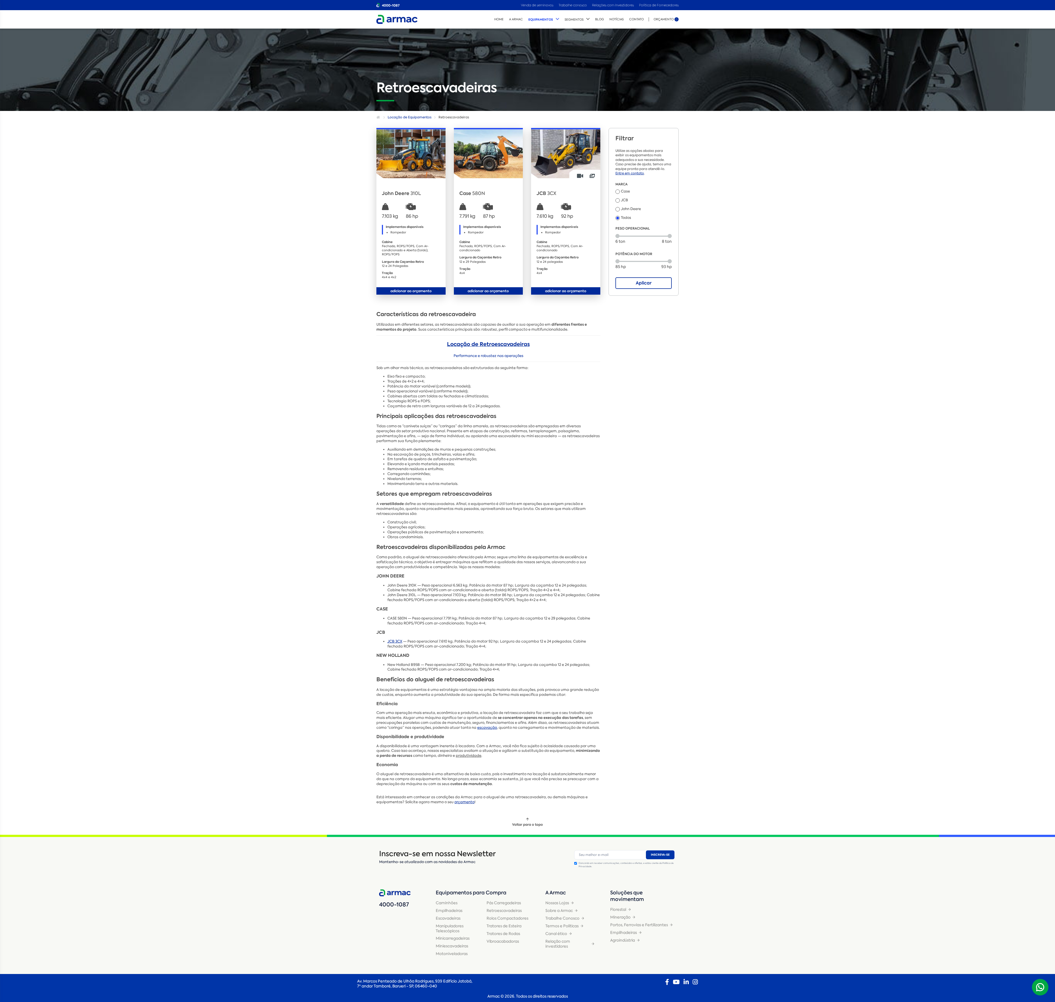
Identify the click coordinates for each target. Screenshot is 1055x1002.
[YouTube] (676, 982)
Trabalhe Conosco (562, 918)
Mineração (620, 917)
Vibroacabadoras (503, 941)
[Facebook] (667, 982)
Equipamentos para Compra (471, 892)
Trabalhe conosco (573, 5)
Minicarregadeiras (453, 938)
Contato (636, 19)
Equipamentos (540, 19)
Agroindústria (622, 940)
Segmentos (574, 20)
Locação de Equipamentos (409, 117)
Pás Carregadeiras (504, 902)
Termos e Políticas (562, 925)
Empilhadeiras (449, 910)
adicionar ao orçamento (411, 291)
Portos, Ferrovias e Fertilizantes (639, 924)
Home (499, 19)
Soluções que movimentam (627, 896)
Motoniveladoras (452, 953)
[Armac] (397, 19)
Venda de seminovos (537, 5)
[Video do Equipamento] (580, 176)
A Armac (516, 19)
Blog (599, 19)
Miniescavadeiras (452, 946)
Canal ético (556, 933)
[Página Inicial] (378, 117)
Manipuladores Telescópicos (449, 928)
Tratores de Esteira (504, 925)
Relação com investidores (557, 944)
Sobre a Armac (559, 910)
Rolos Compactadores (507, 918)
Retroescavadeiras (504, 910)
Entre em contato (629, 173)
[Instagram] (695, 982)
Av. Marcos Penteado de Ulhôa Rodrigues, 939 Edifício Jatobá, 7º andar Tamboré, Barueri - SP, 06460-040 (414, 984)
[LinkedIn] (686, 982)
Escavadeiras (448, 918)
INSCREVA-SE (660, 855)
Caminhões (446, 902)
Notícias (616, 19)
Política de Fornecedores (659, 5)
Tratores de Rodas (503, 933)
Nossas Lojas (557, 902)
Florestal (618, 909)
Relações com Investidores (613, 5)
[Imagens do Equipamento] (592, 176)
